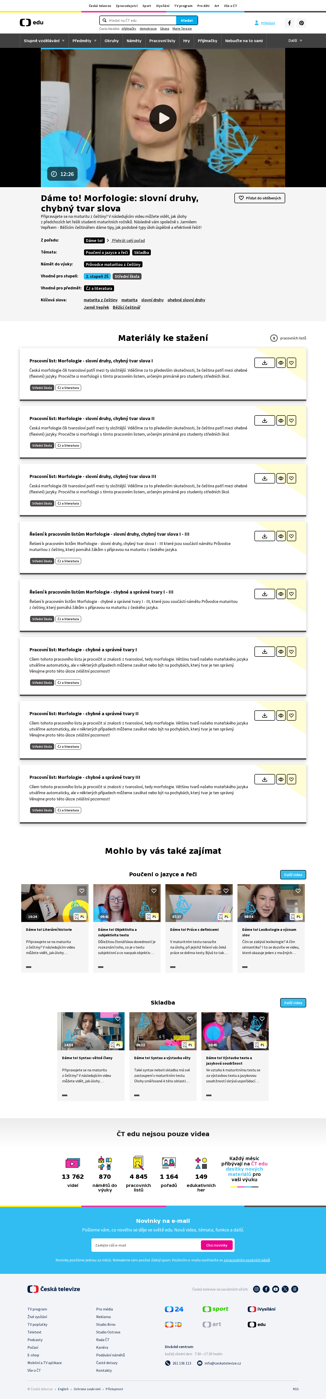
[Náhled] (281, 363)
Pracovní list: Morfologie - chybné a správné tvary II (84, 713)
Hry (186, 41)
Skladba (141, 252)
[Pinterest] (301, 23)
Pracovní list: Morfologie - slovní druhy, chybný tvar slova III (92, 476)
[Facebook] (289, 23)
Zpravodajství (127, 6)
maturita (129, 300)
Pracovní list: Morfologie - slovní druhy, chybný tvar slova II (92, 418)
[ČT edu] (31, 24)
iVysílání (163, 6)
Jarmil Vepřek (96, 307)
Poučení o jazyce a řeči (107, 252)
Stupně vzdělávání (41, 41)
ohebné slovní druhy (186, 300)
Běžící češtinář (126, 307)
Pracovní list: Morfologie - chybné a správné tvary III (84, 777)
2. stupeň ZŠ (97, 276)
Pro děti (203, 6)
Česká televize (100, 6)
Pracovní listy (162, 41)
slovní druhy (152, 300)
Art (217, 6)
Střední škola (127, 276)
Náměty (134, 41)
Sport (146, 6)
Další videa (293, 874)
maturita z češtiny (101, 300)
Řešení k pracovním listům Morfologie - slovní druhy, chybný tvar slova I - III (109, 534)
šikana (164, 28)
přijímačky (129, 28)
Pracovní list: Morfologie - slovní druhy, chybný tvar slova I (91, 361)
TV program (183, 6)
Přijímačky (207, 41)
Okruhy (112, 41)
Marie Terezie (182, 28)
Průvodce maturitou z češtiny (113, 264)
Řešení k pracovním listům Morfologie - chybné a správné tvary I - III (101, 592)
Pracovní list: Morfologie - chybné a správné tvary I (83, 649)
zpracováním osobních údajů (247, 1260)
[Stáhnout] (264, 363)
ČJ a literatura (99, 288)
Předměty (82, 41)
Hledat (187, 20)
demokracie (148, 28)
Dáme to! (94, 240)
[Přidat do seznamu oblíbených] (291, 363)
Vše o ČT (230, 6)
